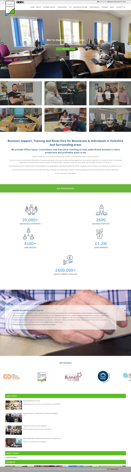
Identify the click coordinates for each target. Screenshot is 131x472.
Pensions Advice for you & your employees (35, 426)
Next (128, 43)
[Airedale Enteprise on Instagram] (23, 2)
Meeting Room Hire (80, 7)
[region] (65, 44)
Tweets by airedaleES (11, 457)
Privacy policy (114, 469)
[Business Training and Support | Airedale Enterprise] (10, 8)
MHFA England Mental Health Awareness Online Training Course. (42, 438)
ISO (70, 7)
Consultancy (62, 7)
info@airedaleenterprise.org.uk (117, 2)
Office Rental (94, 7)
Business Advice (49, 7)
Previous (2, 43)
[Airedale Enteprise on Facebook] (18, 2)
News (112, 7)
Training (105, 7)
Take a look (65, 49)
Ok (108, 469)
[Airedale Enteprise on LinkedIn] (21, 2)
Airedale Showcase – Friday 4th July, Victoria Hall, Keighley (40, 413)
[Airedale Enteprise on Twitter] (19, 2)
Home (32, 7)
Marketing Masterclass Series (31, 400)
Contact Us (120, 7)
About (38, 7)
